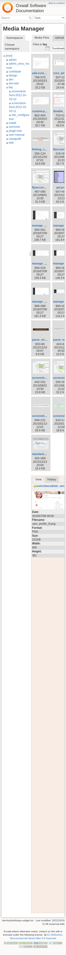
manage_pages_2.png (47, 225)
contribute (15, 71)
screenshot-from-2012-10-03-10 (18, 95)
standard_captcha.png (47, 454)
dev (11, 79)
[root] (9, 55)
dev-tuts (14, 83)
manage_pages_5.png (47, 263)
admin (13, 59)
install (12, 122)
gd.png (61, 187)
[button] (58, 48)
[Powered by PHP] (40, 942)
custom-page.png (44, 111)
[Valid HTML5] (55, 942)
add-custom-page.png (47, 73)
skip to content (56, 3)
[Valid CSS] (26, 946)
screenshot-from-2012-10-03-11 (18, 107)
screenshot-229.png (45, 415)
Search (30, 18)
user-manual (16, 134)
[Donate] (26, 942)
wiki (11, 142)
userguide (15, 138)
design (13, 75)
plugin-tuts (15, 130)
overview (14, 126)
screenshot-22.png (44, 377)
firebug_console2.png (46, 149)
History (51, 479)
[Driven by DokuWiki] (40, 946)
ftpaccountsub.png (45, 187)
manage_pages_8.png (47, 301)
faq (11, 87)
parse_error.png (43, 339)
